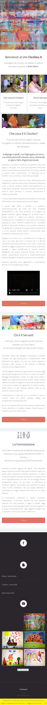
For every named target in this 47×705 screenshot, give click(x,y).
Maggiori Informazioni (34, 703)
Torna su (24, 303)
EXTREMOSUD (26, 695)
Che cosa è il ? (13, 97)
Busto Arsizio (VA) (8, 593)
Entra (23, 35)
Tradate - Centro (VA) (9, 584)
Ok (45, 703)
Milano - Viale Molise (9, 576)
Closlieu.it (23, 15)
